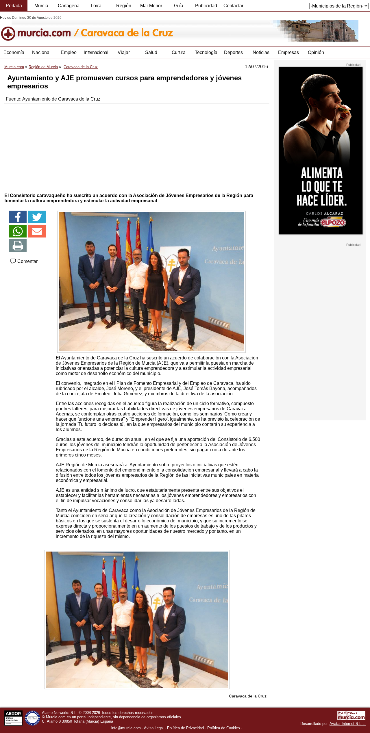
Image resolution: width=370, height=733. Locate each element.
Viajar (124, 52)
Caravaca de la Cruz (248, 696)
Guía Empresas (178, 7)
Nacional (41, 52)
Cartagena (68, 5)
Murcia (41, 5)
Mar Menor (151, 5)
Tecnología (206, 52)
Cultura (178, 52)
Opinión (316, 52)
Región (123, 5)
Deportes (233, 52)
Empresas (288, 52)
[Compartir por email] (37, 231)
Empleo (69, 52)
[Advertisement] (136, 146)
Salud (151, 52)
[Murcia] (40, 28)
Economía (13, 52)
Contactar (233, 5)
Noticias (261, 52)
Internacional (96, 52)
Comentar (27, 261)
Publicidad (206, 5)
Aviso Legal (154, 728)
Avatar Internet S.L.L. (348, 723)
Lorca (96, 5)
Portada (14, 5)
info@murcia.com (126, 728)
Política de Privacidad (185, 728)
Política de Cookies (223, 728)
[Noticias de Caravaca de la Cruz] (141, 28)
